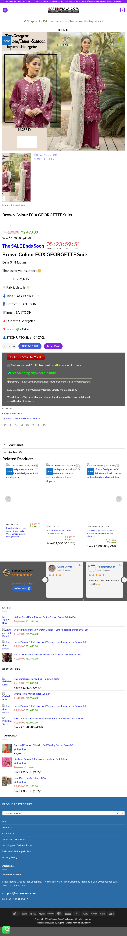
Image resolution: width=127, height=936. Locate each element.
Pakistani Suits (18, 205)
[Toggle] (5, 445)
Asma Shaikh (65, 566)
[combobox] (63, 813)
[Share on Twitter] (21, 425)
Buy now (53, 346)
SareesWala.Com (22, 570)
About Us (7, 827)
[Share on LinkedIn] (33, 425)
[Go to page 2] (86, 600)
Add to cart (30, 346)
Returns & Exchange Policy (16, 851)
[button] (5, 10)
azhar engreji (105, 566)
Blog (4, 821)
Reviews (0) (15, 452)
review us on (20, 588)
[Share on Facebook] (10, 425)
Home (5, 205)
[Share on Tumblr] (38, 425)
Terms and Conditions (14, 839)
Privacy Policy (9, 857)
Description (16, 444)
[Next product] (5, 225)
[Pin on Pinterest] (27, 425)
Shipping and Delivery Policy (17, 845)
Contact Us (8, 833)
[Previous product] (10, 225)
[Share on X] (16, 425)
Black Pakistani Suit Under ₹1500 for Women (59, 532)
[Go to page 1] (83, 600)
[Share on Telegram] (44, 425)
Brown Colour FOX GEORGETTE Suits (23, 418)
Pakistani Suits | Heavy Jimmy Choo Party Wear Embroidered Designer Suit (17, 532)
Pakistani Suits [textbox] (62, 813)
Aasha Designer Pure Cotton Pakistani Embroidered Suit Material (100, 533)
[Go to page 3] (88, 600)
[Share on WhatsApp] (5, 425)
